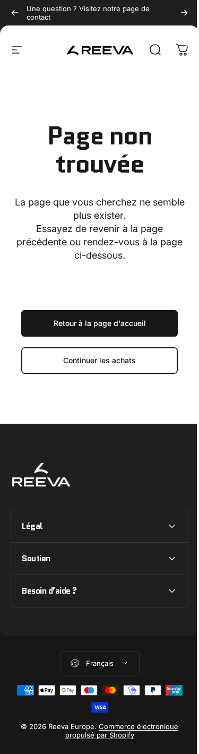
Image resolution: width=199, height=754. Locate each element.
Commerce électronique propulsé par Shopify (118, 730)
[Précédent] (15, 12)
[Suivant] (184, 12)
